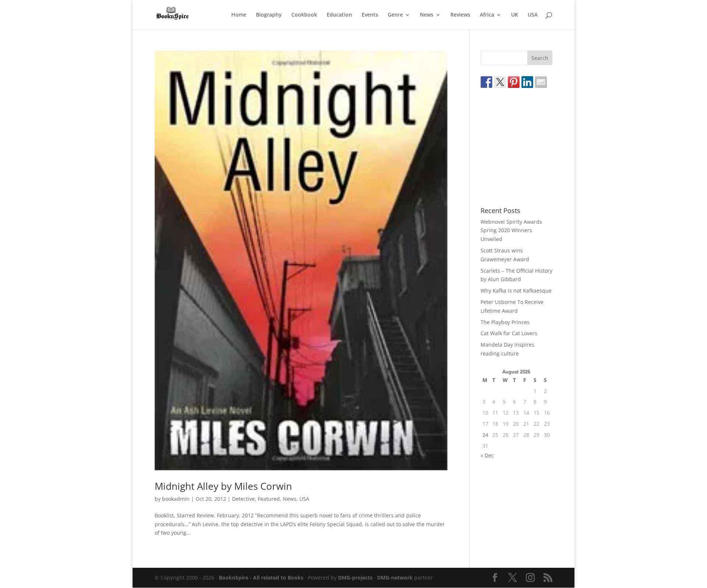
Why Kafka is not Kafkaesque (516, 290)
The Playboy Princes (505, 322)
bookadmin (176, 498)
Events (370, 15)
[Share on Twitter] (500, 82)
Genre (395, 15)
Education (339, 15)
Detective (243, 498)
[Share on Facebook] (486, 82)
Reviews (460, 15)
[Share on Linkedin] (527, 82)
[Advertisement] (536, 148)
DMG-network (395, 577)
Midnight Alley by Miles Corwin (223, 486)
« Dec (487, 455)
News (426, 15)
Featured (269, 498)
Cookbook (304, 15)
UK (514, 15)
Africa (487, 15)
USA (533, 15)
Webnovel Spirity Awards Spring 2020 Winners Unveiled (511, 230)
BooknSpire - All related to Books (261, 577)
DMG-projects (355, 577)
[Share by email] (541, 82)
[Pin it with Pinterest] (514, 82)
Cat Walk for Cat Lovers (509, 333)
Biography (269, 15)
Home (238, 15)
